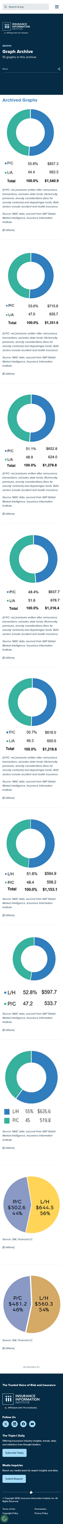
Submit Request (14, 1479)
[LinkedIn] (14, 1424)
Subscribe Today (15, 1453)
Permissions (40, 1508)
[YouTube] (32, 1424)
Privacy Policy (41, 1513)
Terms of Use (8, 1508)
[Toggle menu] (57, 6)
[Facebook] (23, 1424)
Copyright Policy (10, 1513)
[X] (5, 1424)
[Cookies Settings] (4, 1518)
